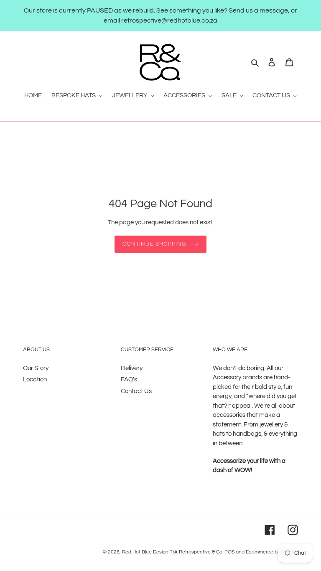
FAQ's (129, 379)
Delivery (132, 368)
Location (35, 379)
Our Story (35, 368)
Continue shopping (154, 244)
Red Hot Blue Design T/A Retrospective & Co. (172, 552)
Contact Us (136, 391)
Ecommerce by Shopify (272, 552)
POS (229, 552)
